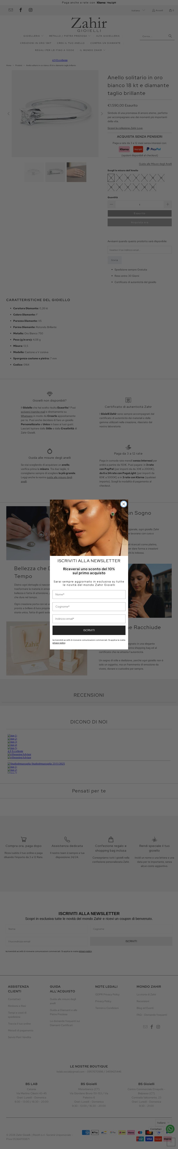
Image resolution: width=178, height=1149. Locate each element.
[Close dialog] (124, 504)
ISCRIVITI (89, 630)
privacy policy (58, 643)
